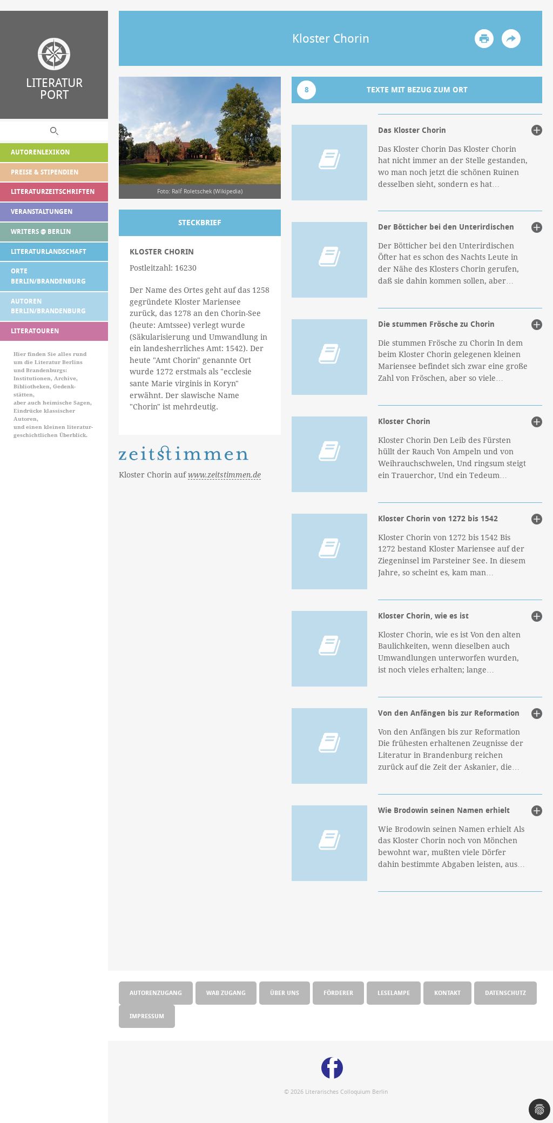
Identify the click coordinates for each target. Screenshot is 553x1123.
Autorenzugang (156, 992)
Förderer (338, 992)
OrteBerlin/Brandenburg (48, 276)
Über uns (284, 992)
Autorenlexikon (40, 152)
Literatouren (35, 330)
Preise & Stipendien (44, 172)
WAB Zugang (226, 992)
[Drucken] (484, 38)
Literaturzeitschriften (53, 191)
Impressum (147, 1016)
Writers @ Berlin (41, 231)
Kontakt (447, 992)
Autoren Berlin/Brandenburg (48, 306)
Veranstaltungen (41, 211)
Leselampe (393, 992)
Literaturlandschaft (48, 251)
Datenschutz (505, 992)
